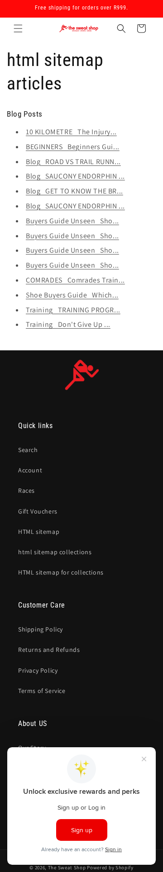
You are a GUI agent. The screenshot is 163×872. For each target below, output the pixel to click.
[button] (18, 28)
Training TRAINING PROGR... (73, 310)
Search (28, 450)
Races (26, 490)
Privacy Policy (38, 670)
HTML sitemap (38, 532)
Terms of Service (42, 691)
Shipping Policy (40, 629)
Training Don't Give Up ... (68, 324)
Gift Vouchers (38, 511)
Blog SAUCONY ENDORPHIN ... (75, 176)
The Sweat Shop (67, 867)
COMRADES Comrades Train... (75, 280)
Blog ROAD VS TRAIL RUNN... (73, 161)
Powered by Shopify (110, 867)
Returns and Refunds (49, 650)
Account (30, 470)
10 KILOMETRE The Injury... (71, 132)
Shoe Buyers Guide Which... (72, 295)
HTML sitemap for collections (61, 572)
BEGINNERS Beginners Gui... (73, 146)
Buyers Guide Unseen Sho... (72, 221)
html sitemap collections (54, 552)
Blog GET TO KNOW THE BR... (74, 191)
